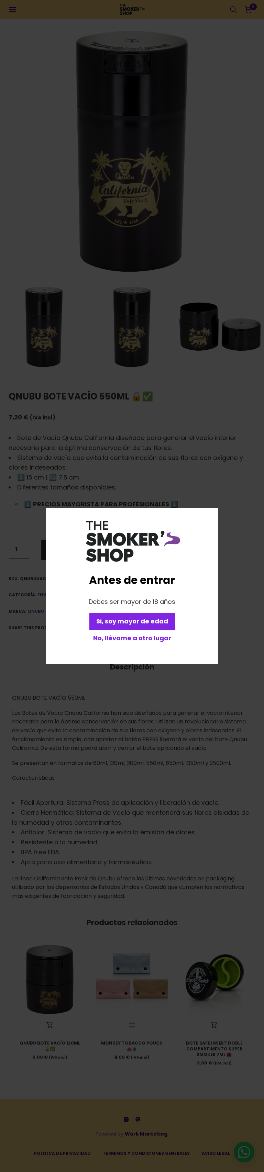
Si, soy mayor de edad (132, 621)
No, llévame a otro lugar (132, 638)
